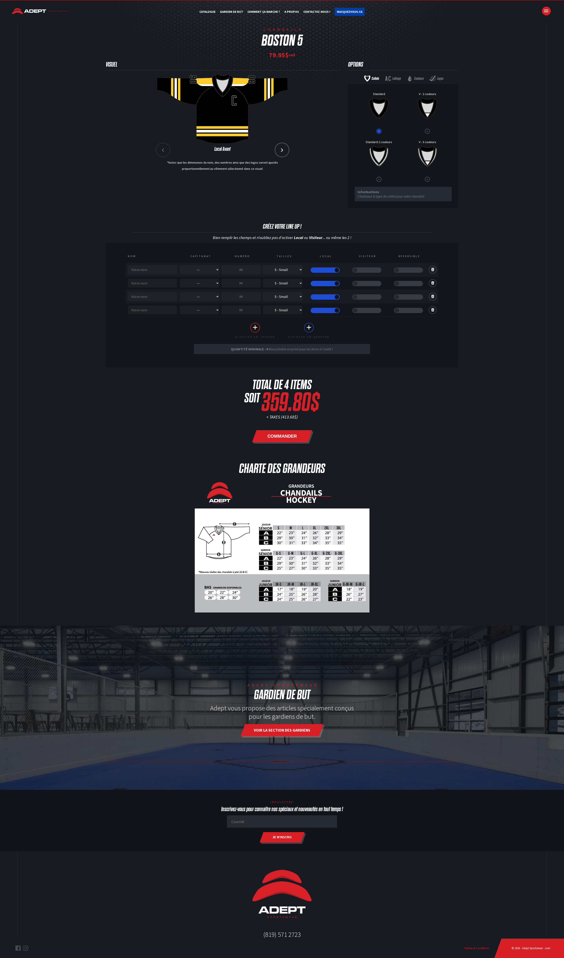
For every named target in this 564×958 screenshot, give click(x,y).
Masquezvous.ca (349, 12)
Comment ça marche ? (263, 12)
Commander (282, 436)
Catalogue (207, 12)
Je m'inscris (282, 837)
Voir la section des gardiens (282, 730)
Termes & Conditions (476, 948)
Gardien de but (231, 12)
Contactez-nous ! (316, 12)
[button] (282, 150)
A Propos (291, 12)
